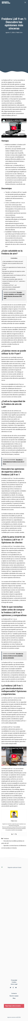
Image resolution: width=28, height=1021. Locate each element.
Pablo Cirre (19, 32)
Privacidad (14, 980)
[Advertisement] (14, 48)
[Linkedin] (12, 834)
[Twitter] (14, 834)
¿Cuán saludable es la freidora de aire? (12, 261)
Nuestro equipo (14, 996)
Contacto (14, 993)
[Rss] (16, 834)
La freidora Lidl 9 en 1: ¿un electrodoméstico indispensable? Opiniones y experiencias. (11, 287)
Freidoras (6, 838)
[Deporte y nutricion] (6, 2)
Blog (14, 998)
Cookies (14, 982)
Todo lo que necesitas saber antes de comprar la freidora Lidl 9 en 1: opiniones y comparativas (13, 281)
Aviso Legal (14, 984)
